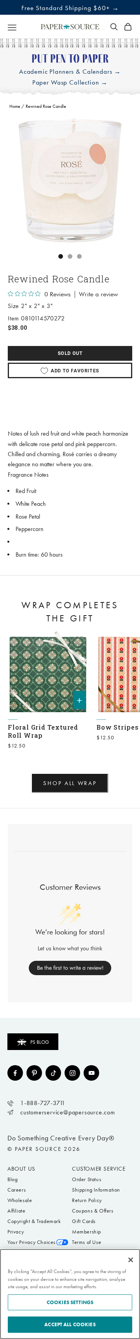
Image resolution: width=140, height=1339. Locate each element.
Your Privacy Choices (31, 1242)
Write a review (98, 294)
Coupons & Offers (93, 1211)
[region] (70, 180)
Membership (86, 1231)
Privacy (15, 1231)
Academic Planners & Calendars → (70, 71)
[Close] (130, 1259)
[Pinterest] (34, 1073)
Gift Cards (84, 1221)
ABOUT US (21, 1168)
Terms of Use (86, 1242)
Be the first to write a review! (70, 968)
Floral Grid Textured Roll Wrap (43, 731)
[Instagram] (72, 1073)
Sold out (70, 353)
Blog (12, 1179)
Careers (16, 1190)
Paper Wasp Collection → (70, 82)
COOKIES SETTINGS (70, 1302)
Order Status (86, 1179)
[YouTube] (91, 1073)
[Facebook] (15, 1073)
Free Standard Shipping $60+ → (70, 8)
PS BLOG (39, 1042)
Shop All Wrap (69, 783)
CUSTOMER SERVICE (99, 1168)
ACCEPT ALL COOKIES (69, 1324)
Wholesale (19, 1200)
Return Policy (87, 1200)
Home (14, 106)
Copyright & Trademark (34, 1221)
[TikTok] (53, 1073)
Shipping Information (96, 1190)
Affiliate (16, 1211)
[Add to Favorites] (79, 640)
